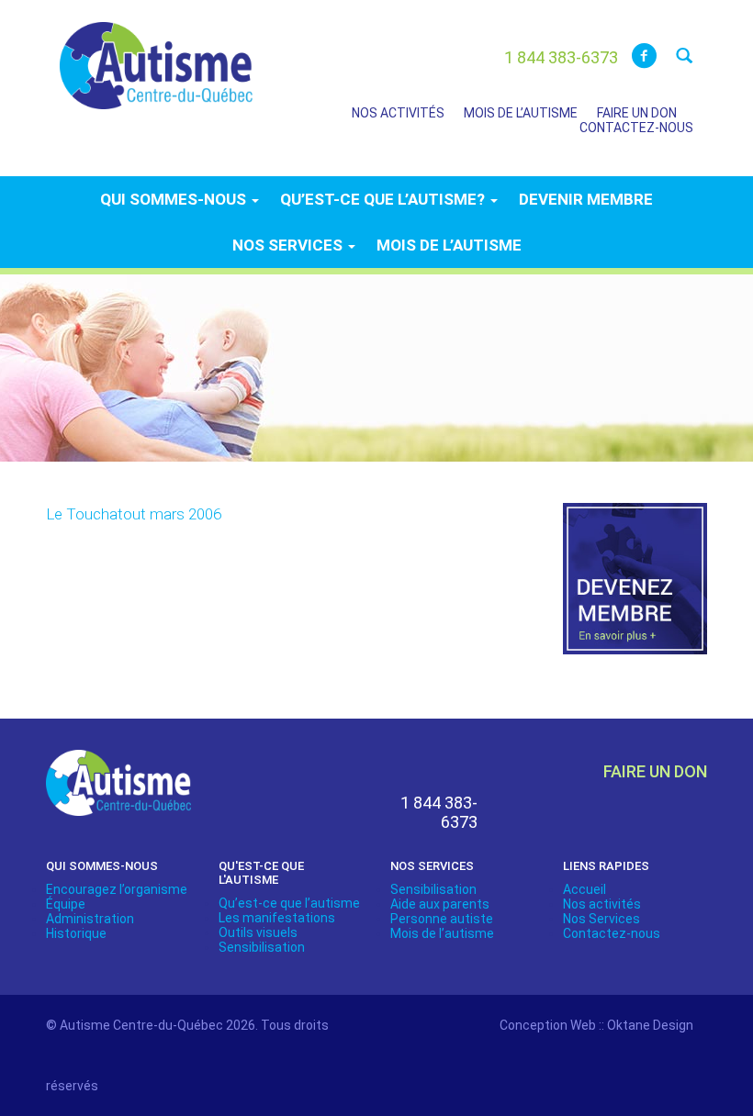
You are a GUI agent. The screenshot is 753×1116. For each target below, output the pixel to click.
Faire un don (637, 113)
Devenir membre (586, 199)
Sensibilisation (262, 947)
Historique (76, 933)
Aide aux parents (439, 904)
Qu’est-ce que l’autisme (289, 903)
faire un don (655, 771)
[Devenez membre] (635, 589)
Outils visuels (258, 932)
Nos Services (601, 918)
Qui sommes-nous (175, 199)
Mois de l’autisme (521, 113)
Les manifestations (277, 917)
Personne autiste (441, 918)
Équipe (65, 904)
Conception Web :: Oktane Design (596, 1025)
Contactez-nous (636, 127)
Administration (90, 918)
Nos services (289, 245)
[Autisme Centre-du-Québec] (156, 53)
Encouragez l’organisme (116, 889)
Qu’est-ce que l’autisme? (384, 199)
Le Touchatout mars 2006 (133, 514)
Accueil (584, 889)
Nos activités (398, 113)
